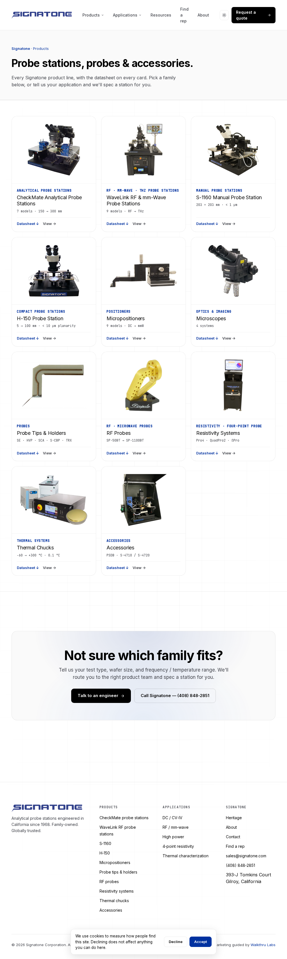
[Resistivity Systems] (233, 385)
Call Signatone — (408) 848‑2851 (175, 695)
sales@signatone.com (246, 855)
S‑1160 (105, 843)
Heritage (234, 817)
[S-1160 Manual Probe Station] (233, 150)
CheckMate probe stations (124, 817)
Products (91, 15)
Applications (125, 15)
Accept (200, 941)
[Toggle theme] (224, 15)
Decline (175, 941)
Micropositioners (114, 862)
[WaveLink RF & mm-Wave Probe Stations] (143, 150)
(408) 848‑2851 (240, 865)
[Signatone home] (41, 15)
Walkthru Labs (263, 944)
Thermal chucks (114, 900)
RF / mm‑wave (176, 827)
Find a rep (184, 15)
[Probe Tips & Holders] (54, 385)
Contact (233, 836)
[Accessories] (143, 500)
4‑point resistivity (178, 846)
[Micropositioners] (143, 271)
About (203, 15)
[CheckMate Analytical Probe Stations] (54, 150)
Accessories (110, 910)
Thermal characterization (186, 855)
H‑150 (104, 853)
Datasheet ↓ (28, 223)
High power (173, 836)
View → (49, 223)
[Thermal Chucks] (54, 500)
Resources (161, 15)
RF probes (109, 881)
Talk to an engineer (98, 695)
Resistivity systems (116, 891)
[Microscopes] (233, 271)
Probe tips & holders (118, 872)
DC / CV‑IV (172, 817)
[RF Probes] (143, 385)
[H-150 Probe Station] (54, 271)
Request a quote (246, 15)
